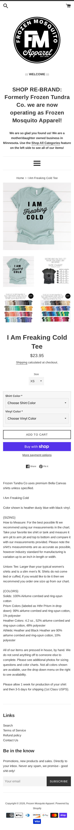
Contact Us (10, 740)
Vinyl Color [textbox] (14, 411)
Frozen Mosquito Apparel (40, 803)
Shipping (21, 362)
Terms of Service (14, 730)
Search (8, 725)
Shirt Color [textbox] (13, 396)
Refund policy (12, 735)
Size (36, 374)
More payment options (37, 455)
